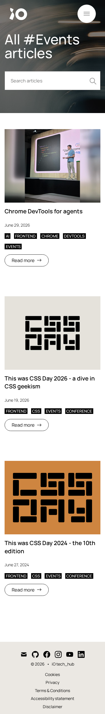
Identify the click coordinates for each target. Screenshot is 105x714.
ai (7, 236)
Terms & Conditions (52, 690)
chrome (50, 236)
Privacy (52, 682)
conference (79, 411)
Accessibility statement (52, 698)
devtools (74, 236)
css (36, 411)
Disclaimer (52, 706)
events (13, 246)
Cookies (52, 674)
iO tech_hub (63, 664)
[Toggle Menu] (86, 14)
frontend (25, 236)
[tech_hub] (21, 13)
